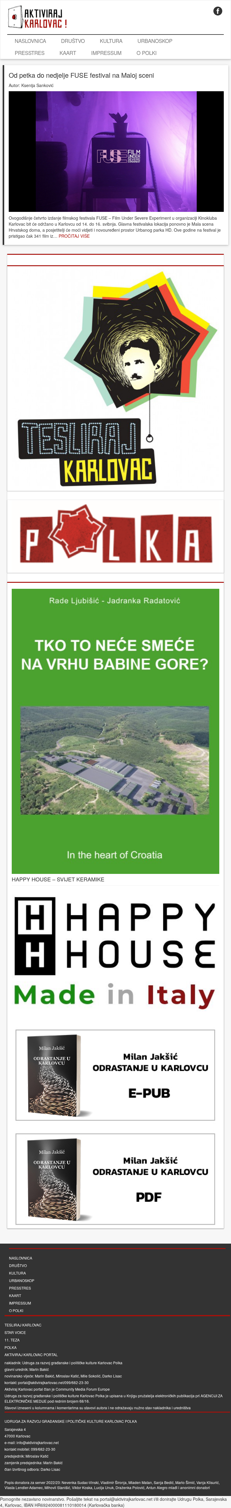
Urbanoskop (154, 40)
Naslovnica (30, 40)
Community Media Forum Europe (83, 1389)
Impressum (106, 52)
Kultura (111, 40)
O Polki (147, 52)
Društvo (73, 40)
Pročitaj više (74, 236)
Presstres (30, 52)
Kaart (68, 52)
